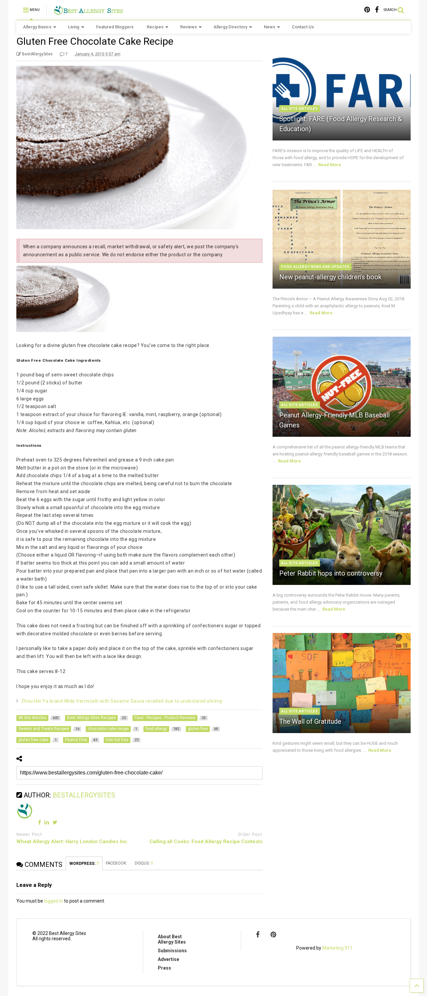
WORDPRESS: (84, 863)
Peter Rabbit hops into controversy (330, 573)
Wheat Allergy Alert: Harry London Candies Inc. (72, 842)
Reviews (188, 26)
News (269, 26)
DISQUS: (144, 863)
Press (164, 968)
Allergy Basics (37, 26)
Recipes (155, 26)
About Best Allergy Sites (172, 939)
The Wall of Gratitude (310, 721)
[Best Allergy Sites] (88, 12)
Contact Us (303, 26)
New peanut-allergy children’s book (330, 277)
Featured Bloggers (114, 26)
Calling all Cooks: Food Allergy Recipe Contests (206, 842)
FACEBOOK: (117, 863)
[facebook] (377, 10)
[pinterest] (367, 10)
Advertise (168, 959)
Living (73, 26)
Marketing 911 (337, 948)
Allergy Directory (230, 26)
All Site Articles (299, 108)
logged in (53, 901)
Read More (329, 164)
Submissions (172, 950)
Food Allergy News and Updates (315, 267)
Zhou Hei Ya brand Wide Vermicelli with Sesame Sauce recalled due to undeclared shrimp (122, 701)
